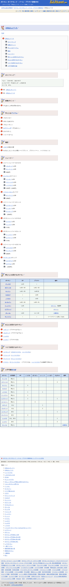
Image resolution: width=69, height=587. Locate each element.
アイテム (14, 113)
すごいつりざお (16, 359)
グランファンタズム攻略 (13, 567)
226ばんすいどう (11, 89)
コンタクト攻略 (13, 576)
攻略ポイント (12, 45)
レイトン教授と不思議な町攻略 (28, 574)
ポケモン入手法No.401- (11, 541)
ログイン (65, 11)
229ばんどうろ (10, 93)
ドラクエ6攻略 (56, 570)
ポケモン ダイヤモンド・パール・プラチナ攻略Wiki (19, 2)
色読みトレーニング (47, 576)
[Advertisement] (34, 17)
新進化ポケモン (9, 551)
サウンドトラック (10, 495)
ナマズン (6, 362)
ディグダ (8, 284)
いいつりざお (26, 352)
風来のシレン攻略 (36, 572)
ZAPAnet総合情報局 (6, 8)
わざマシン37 (7, 128)
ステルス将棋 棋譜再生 (60, 576)
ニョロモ (6, 336)
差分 (54, 11)
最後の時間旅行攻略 (52, 574)
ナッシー (7, 516)
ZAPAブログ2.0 (35, 576)
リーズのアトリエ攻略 (27, 567)
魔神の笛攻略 (63, 574)
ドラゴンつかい (8, 192)
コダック (6, 329)
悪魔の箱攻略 (41, 574)
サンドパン (9, 169)
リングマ (8, 224)
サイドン (8, 291)
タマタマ (8, 221)
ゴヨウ (5, 147)
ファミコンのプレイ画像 (8, 578)
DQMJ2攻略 (15, 570)
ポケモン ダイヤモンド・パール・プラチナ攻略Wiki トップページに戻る (23, 458)
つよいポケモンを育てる (12, 484)
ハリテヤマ (9, 185)
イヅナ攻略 (4, 576)
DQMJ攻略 (8, 570)
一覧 (22, 11)
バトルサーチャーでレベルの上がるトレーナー (18, 528)
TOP (2, 33)
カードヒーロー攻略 (24, 576)
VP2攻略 (46, 567)
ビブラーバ (9, 237)
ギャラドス (9, 195)
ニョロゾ (6, 339)
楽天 (23, 578)
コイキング (6, 352)
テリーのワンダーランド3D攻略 (29, 570)
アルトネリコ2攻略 (53, 565)
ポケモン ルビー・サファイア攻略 (26, 565)
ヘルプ (35, 11)
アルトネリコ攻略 (42, 565)
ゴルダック (9, 166)
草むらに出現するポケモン (16, 57)
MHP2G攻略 (14, 574)
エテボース (9, 205)
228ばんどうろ (12, 28)
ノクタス (8, 298)
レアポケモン (8, 544)
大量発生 (56, 313)
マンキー (8, 179)
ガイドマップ (12, 42)
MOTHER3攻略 (46, 572)
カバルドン (8, 302)
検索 (31, 11)
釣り (6, 555)
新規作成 (49, 11)
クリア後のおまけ (10, 491)
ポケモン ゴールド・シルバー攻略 (10, 561)
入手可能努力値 (12, 66)
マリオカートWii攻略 (58, 572)
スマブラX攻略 (39, 567)
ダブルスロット (9, 505)
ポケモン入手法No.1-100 (12, 534)
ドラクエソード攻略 (45, 570)
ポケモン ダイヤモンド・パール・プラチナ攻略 (18, 563)
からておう (6, 176)
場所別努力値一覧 (10, 548)
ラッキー (8, 208)
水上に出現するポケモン (15, 60)
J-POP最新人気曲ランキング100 (35, 578)
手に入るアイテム (13, 48)
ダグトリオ (8, 287)
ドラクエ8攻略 (9, 572)
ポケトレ (53, 306)
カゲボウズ (9, 261)
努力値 (13, 370)
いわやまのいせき (10, 475)
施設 (9, 51)
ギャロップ (9, 211)
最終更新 (27, 11)
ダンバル (8, 313)
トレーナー (11, 54)
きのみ (7, 477)
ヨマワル (8, 264)
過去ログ (58, 11)
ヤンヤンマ (9, 250)
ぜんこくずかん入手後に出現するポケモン (17, 482)
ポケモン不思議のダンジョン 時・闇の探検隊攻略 (47, 563)
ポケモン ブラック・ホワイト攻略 (31, 561)
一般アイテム (8, 546)
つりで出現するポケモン (15, 63)
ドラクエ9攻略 (18, 572)
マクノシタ (9, 182)
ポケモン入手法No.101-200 (12, 537)
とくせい (7, 486)
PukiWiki (11, 582)
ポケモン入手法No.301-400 (12, 539)
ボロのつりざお (16, 352)
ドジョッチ (6, 355)
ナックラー (9, 234)
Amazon (18, 578)
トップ (18, 11)
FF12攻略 (27, 572)
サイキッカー (7, 257)
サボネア (8, 295)
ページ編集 (43, 11)
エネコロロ (9, 248)
